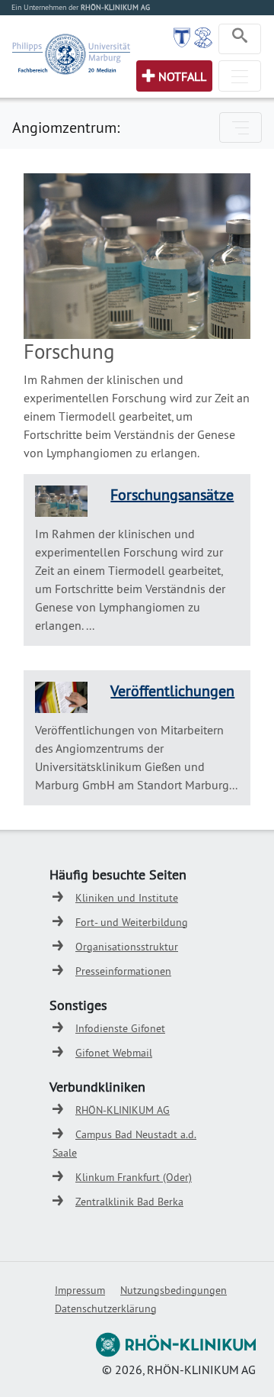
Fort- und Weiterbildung (131, 922)
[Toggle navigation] (239, 39)
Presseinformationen (123, 971)
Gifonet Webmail (113, 1053)
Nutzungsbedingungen (173, 1290)
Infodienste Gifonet (120, 1028)
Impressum (80, 1290)
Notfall (182, 76)
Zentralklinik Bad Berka (129, 1201)
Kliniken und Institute (126, 898)
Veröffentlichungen (172, 690)
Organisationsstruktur (126, 946)
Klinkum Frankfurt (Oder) (133, 1177)
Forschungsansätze (172, 494)
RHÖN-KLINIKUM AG (122, 1110)
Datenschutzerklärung (106, 1308)
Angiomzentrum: (65, 127)
